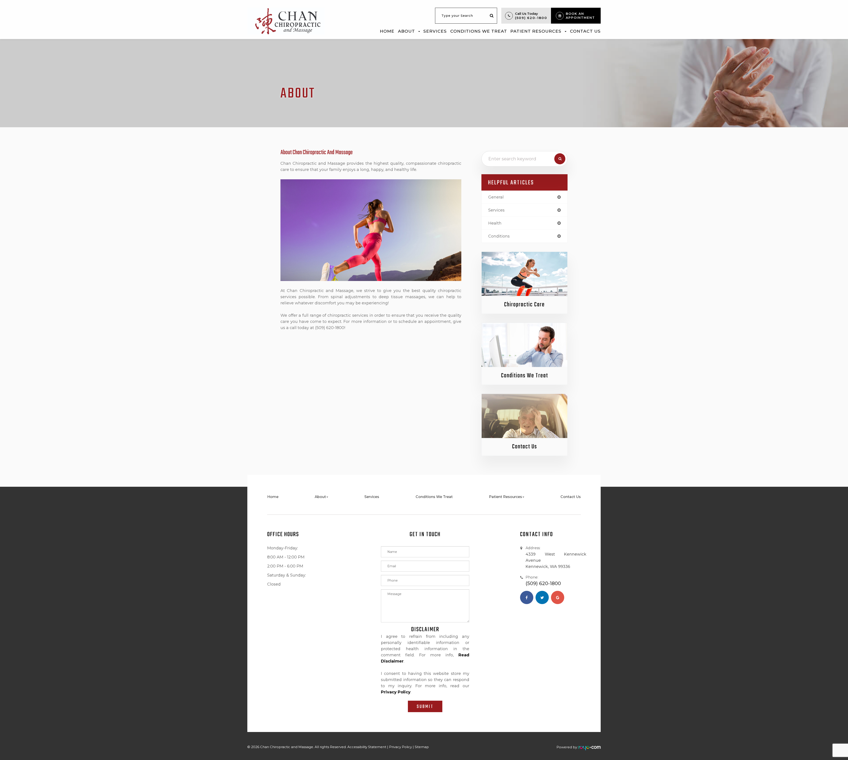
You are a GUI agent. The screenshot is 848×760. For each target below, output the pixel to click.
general (496, 197)
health (495, 223)
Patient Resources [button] (535, 31)
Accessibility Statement (366, 747)
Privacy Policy (400, 747)
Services (435, 31)
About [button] (406, 31)
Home (387, 31)
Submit (425, 706)
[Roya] (590, 747)
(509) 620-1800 (531, 18)
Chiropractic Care (524, 304)
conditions (499, 236)
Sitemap (422, 747)
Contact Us (585, 31)
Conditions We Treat (478, 31)
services (496, 210)
